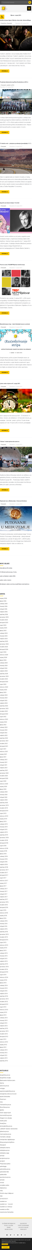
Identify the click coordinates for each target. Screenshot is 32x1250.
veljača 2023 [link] (3, 703)
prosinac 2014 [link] (4, 966)
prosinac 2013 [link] (4, 999)
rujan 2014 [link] (3, 974)
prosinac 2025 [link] (4, 617)
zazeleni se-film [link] (10, 85)
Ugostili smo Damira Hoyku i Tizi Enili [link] (9, 203)
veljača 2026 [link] (3, 612)
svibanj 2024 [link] (3, 663)
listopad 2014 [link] (4, 972)
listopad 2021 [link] (4, 746)
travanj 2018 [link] (3, 859)
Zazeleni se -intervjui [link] (6, 1206)
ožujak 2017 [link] (3, 894)
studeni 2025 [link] (4, 620)
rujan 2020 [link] (3, 781)
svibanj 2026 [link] (3, 603)
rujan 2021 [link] (3, 749)
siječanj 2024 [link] (4, 673)
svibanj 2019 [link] (3, 824)
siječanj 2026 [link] (4, 614)
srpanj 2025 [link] (3, 628)
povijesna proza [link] (4, 1158)
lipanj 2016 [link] (3, 918)
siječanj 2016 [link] (4, 931)
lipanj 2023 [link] (3, 692)
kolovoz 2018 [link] (4, 848)
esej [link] (1, 1102)
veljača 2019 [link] (3, 832)
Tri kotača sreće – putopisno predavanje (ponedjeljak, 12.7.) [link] (15, 143)
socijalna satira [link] (4, 1185)
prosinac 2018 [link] (4, 837)
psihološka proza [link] (5, 1169)
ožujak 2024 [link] (3, 668)
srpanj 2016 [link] (3, 915)
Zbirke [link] (9, 1227)
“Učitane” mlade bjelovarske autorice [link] (9, 441)
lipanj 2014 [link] (3, 983)
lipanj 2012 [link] (3, 1047)
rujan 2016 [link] (3, 910)
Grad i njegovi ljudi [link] (5, 1112)
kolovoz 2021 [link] (4, 751)
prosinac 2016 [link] (4, 902)
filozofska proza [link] (5, 1107)
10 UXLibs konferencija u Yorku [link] (8, 572)
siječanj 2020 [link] (4, 802)
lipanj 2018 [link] (3, 853)
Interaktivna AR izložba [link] (6, 568)
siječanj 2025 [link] (4, 641)
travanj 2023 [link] (3, 698)
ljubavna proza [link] (4, 1131)
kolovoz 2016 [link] (4, 913)
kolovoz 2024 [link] (4, 655)
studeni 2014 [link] (4, 969)
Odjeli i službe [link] (8, 1225)
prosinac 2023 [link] (4, 676)
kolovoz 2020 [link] (4, 784)
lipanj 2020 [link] (3, 789)
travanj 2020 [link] (3, 794)
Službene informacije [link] (8, 1223)
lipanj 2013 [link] (3, 1015)
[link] (2, 17)
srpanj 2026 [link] (3, 598)
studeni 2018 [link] (4, 840)
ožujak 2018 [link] (3, 862)
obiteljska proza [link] (4, 1150)
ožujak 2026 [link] (3, 609)
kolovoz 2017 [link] (4, 880)
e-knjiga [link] (2, 1088)
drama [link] (2, 1083)
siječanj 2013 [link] (4, 1028)
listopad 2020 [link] (4, 778)
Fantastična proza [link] (5, 1104)
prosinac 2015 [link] (4, 934)
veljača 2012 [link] (3, 1058)
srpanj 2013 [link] (3, 1012)
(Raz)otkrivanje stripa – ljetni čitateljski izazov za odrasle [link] (15, 324)
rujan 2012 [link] (3, 1039)
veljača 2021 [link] (3, 767)
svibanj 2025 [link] (3, 633)
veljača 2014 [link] (3, 993)
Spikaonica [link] (3, 1188)
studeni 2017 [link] (4, 872)
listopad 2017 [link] (4, 875)
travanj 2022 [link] (3, 730)
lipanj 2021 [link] (3, 757)
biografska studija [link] (5, 1078)
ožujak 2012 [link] (3, 1055)
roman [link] (2, 1182)
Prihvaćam (5, 1247)
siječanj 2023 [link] (4, 706)
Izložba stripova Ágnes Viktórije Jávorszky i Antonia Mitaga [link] (15, 20)
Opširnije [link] (5, 71)
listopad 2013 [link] (4, 1004)
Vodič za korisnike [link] (23, 1225)
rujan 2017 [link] (3, 878)
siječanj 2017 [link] (4, 899)
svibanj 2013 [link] (3, 1018)
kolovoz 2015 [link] (4, 945)
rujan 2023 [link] (3, 684)
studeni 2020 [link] (4, 775)
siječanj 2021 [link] (4, 770)
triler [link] (1, 1196)
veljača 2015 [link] (3, 961)
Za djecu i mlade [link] (23, 1227)
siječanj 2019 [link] (4, 835)
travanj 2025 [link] (3, 636)
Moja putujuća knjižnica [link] (7, 1142)
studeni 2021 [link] (4, 743)
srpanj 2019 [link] (3, 819)
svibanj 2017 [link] (3, 888)
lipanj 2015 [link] (3, 950)
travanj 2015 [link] (3, 956)
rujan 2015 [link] (3, 942)
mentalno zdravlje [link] (5, 1137)
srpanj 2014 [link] (3, 980)
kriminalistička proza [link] (6, 1126)
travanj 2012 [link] (3, 1052)
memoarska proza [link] (5, 1134)
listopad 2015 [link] (4, 940)
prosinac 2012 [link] (4, 1031)
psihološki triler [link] (4, 1172)
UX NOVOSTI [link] (4, 1198)
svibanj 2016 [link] (3, 921)
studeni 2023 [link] (4, 679)
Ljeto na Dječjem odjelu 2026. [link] (8, 576)
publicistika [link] (3, 1174)
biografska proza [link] (5, 1075)
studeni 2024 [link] (4, 647)
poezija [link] (2, 1155)
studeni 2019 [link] (4, 808)
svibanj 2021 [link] (3, 759)
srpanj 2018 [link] (3, 851)
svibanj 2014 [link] (3, 985)
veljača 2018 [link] (3, 864)
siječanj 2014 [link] (4, 996)
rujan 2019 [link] (3, 813)
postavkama (5, 1244)
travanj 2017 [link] (3, 891)
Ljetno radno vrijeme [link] (5, 580)
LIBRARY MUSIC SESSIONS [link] (8, 1129)
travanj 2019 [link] (3, 827)
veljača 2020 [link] (3, 800)
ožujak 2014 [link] (3, 991)
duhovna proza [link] (4, 1086)
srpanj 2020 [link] (3, 786)
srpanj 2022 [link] (3, 722)
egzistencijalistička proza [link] (7, 1091)
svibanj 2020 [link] (3, 792)
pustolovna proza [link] (5, 1177)
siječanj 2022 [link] (4, 738)
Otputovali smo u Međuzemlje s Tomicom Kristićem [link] (13, 501)
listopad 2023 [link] (4, 681)
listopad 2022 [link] (4, 714)
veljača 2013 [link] (3, 1026)
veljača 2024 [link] (3, 671)
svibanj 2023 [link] (3, 695)
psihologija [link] (3, 1166)
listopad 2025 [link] (4, 622)
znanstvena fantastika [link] (6, 1212)
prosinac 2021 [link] (4, 741)
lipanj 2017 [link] (3, 886)
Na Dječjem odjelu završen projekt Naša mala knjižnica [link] (14, 584)
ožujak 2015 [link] (3, 958)
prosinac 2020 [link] (4, 773)
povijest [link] (2, 1161)
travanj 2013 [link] (3, 1020)
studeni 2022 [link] (4, 711)
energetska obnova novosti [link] (8, 1094)
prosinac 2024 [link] (4, 644)
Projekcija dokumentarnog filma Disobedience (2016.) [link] (14, 82)
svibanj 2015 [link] (3, 953)
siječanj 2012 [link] (4, 1061)
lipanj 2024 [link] (3, 660)
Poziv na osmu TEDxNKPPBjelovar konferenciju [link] (12, 264)
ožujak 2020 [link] (3, 797)
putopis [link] (2, 1180)
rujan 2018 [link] (3, 845)
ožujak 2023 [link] (3, 700)
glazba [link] (2, 1110)
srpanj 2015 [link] (3, 948)
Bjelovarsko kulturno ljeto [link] (7, 1080)
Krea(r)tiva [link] (3, 23)
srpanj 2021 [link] (3, 754)
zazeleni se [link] (3, 1201)
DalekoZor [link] (23, 1223)
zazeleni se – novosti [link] (6, 1204)
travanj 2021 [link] (3, 762)
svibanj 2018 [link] (3, 856)
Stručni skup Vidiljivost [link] (6, 1193)
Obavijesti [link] (9, 23)
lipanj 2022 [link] (3, 724)
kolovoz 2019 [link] (4, 816)
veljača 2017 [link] (3, 897)
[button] (29, 8)
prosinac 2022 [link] (4, 708)
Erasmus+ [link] (3, 1099)
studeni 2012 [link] (4, 1034)
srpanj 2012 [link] (3, 1044)
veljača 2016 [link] (3, 929)
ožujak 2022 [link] (3, 733)
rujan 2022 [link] (3, 716)
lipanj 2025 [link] (3, 630)
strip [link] (1, 1190)
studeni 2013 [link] (4, 1001)
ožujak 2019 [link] (3, 829)
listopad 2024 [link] (4, 649)
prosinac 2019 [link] (4, 805)
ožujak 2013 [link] (3, 1023)
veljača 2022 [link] (3, 735)
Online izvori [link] (9, 1229)
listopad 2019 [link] (4, 810)
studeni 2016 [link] (4, 905)
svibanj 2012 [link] (3, 1050)
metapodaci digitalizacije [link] (7, 1139)
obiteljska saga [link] (4, 1153)
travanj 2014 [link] (3, 988)
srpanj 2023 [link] (3, 690)
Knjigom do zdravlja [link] (6, 1118)
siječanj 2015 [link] (4, 964)
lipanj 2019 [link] (3, 821)
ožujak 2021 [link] (3, 765)
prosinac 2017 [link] (4, 870)
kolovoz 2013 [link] (4, 1009)
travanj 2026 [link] (3, 606)
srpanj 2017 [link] (3, 883)
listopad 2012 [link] (4, 1036)
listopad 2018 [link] (4, 843)
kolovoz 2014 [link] (4, 977)
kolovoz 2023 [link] (4, 687)
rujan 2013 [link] (3, 1007)
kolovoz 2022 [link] (4, 719)
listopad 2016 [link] (4, 907)
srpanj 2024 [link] (3, 657)
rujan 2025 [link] (3, 625)
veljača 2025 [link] (3, 638)
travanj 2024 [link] (3, 665)
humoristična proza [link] (6, 1115)
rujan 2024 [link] (3, 652)
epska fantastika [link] (5, 1096)
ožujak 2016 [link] (3, 926)
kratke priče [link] (3, 1121)
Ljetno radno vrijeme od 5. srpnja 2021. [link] (10, 383)
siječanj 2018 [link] (4, 867)
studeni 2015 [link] (4, 937)
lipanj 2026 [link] (3, 601)
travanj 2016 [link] (3, 923)
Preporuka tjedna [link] (5, 1164)
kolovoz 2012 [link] (4, 1042)
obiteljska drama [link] (5, 1147)
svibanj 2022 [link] (3, 727)
